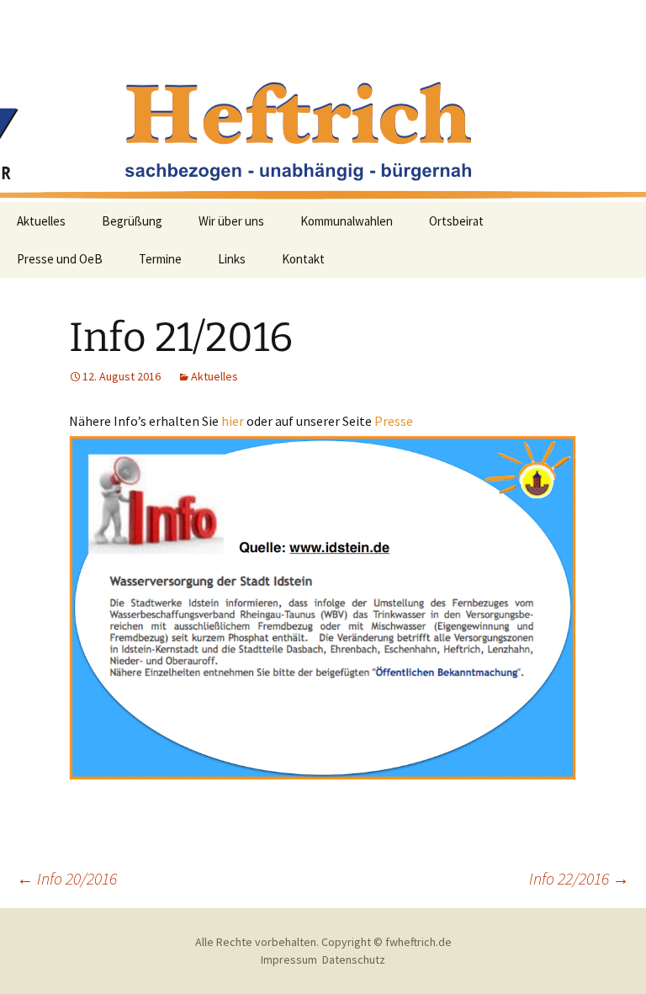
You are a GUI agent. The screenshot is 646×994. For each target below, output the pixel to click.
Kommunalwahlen (346, 221)
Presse (393, 420)
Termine (160, 259)
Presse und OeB (60, 259)
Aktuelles (41, 221)
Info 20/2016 (67, 878)
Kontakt (303, 259)
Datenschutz (353, 959)
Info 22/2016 (579, 878)
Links (232, 259)
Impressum (289, 959)
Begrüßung (132, 221)
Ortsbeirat (456, 221)
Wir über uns (231, 221)
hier (232, 420)
